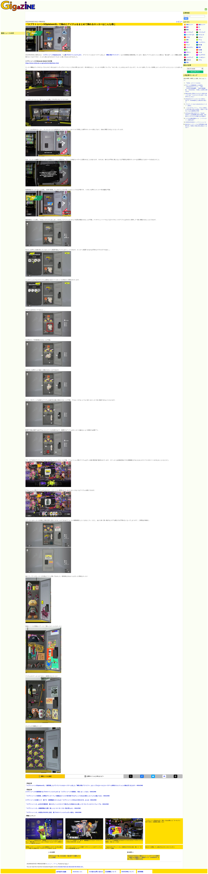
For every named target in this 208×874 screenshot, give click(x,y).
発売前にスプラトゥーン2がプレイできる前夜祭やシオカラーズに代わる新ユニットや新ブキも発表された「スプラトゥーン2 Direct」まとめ (44, 864)
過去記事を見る (195, 72)
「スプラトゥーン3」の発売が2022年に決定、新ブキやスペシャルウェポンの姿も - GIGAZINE (53, 812)
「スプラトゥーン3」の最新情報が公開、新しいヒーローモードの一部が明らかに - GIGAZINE (53, 808)
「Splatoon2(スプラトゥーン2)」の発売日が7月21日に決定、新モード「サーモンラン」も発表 (123, 864)
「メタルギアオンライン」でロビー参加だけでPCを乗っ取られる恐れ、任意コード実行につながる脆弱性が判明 (196, 109)
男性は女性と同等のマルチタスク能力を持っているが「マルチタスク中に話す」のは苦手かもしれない (196, 95)
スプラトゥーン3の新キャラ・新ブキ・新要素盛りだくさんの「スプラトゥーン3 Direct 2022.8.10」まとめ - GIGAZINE (61, 800)
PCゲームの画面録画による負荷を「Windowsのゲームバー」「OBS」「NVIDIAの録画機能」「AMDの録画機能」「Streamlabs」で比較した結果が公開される (196, 88)
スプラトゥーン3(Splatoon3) (52, 55)
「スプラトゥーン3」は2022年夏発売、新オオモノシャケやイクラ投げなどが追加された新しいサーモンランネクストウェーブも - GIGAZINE (67, 804)
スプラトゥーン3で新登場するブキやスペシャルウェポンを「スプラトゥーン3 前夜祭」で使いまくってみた (124, 841)
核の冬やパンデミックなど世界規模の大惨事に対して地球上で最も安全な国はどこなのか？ (196, 126)
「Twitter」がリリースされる (192, 83)
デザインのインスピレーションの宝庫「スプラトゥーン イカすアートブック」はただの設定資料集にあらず (84, 864)
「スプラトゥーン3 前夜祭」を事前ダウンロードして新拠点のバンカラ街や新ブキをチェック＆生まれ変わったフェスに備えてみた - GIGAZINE (67, 796)
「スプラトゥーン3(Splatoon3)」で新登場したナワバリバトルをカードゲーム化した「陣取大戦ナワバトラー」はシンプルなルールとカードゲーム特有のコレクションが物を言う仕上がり (44, 842)
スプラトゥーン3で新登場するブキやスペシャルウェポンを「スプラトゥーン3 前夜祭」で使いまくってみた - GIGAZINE (60, 791)
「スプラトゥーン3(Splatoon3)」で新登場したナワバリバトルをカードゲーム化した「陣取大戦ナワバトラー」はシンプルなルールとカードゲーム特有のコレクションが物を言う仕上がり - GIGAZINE (84, 785)
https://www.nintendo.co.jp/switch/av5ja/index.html (42, 63)
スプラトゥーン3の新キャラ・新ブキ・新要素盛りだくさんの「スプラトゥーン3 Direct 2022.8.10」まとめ (84, 841)
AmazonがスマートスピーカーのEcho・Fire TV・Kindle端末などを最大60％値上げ (195, 100)
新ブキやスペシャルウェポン (73, 55)
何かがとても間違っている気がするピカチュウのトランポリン (160, 870)
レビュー (179, 22)
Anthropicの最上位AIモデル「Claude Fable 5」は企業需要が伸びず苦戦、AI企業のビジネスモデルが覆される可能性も (195, 114)
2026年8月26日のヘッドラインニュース (195, 122)
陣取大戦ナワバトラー (112, 55)
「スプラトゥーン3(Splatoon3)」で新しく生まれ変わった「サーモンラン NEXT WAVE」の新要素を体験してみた (162, 841)
